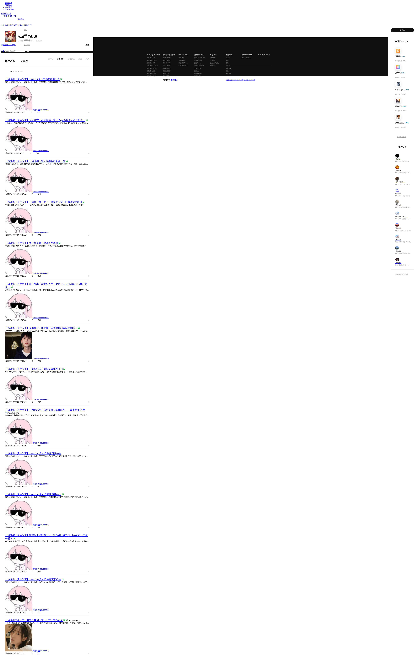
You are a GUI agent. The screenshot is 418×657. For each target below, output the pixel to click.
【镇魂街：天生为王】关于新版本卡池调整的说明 (31, 243)
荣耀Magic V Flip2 (152, 65)
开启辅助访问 (6, 14)
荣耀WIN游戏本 (183, 65)
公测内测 (212, 60)
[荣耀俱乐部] (8, 45)
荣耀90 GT (166, 73)
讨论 (21, 71)
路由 (227, 71)
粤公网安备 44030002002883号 (234, 80)
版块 (25, 35)
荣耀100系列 (166, 71)
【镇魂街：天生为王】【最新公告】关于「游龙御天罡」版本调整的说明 (43, 202)
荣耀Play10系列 (199, 65)
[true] (28, 51)
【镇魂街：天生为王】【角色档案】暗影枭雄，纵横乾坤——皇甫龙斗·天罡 (45, 410)
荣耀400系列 (166, 63)
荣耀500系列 (166, 60)
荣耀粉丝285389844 (41, 110)
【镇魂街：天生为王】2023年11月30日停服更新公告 (33, 579)
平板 (227, 60)
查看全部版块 (401, 137)
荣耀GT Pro (197, 68)
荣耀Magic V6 (151, 58)
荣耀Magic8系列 (152, 60)
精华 (80, 59)
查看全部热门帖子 (401, 274)
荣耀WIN (181, 58)
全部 (11, 71)
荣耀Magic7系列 (152, 68)
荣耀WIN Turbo (183, 63)
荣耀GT (196, 71)
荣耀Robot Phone (199, 58)
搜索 (2, 51)
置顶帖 (50, 59)
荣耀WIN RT (182, 60)
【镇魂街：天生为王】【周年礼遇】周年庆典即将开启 (34, 369)
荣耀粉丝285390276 (41, 359)
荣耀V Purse (198, 73)
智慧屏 (228, 65)
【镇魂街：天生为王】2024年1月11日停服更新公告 (32, 79)
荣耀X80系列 (198, 60)
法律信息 (201, 78)
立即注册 (13, 16)
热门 (87, 59)
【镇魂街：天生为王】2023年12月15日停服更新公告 (33, 494)
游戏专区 (13, 25)
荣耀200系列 (166, 68)
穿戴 (227, 63)
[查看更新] (16, 61)
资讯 (16, 71)
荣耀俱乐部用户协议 (169, 78)
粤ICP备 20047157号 (249, 80)
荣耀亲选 (8, 7)
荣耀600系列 (166, 58)
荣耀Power (197, 63)
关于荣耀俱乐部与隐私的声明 (183, 78)
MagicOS (213, 58)
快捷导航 (21, 19)
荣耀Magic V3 (151, 71)
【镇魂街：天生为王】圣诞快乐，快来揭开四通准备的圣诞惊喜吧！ (41, 328)
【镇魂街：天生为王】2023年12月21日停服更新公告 (33, 453)
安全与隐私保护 (214, 63)
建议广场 (27, 45)
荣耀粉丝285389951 (41, 651)
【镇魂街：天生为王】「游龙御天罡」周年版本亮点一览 (35, 161)
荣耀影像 (27, 40)
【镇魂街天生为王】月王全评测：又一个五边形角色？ (34, 620)
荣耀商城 (8, 5)
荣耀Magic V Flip (152, 76)
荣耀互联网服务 (246, 58)
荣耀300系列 (166, 65)
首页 (25, 25)
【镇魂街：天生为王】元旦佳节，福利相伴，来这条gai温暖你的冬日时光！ (45, 120)
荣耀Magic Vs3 (151, 73)
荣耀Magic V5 (151, 63)
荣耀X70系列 (198, 76)
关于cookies (195, 78)
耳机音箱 (228, 68)
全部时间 (24, 61)
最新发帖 (71, 59)
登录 (5, 16)
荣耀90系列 (166, 76)
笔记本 (228, 58)
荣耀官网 (8, 3)
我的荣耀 (212, 65)
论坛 (25, 30)
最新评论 (60, 59)
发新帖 (402, 30)
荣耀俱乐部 (9, 10)
